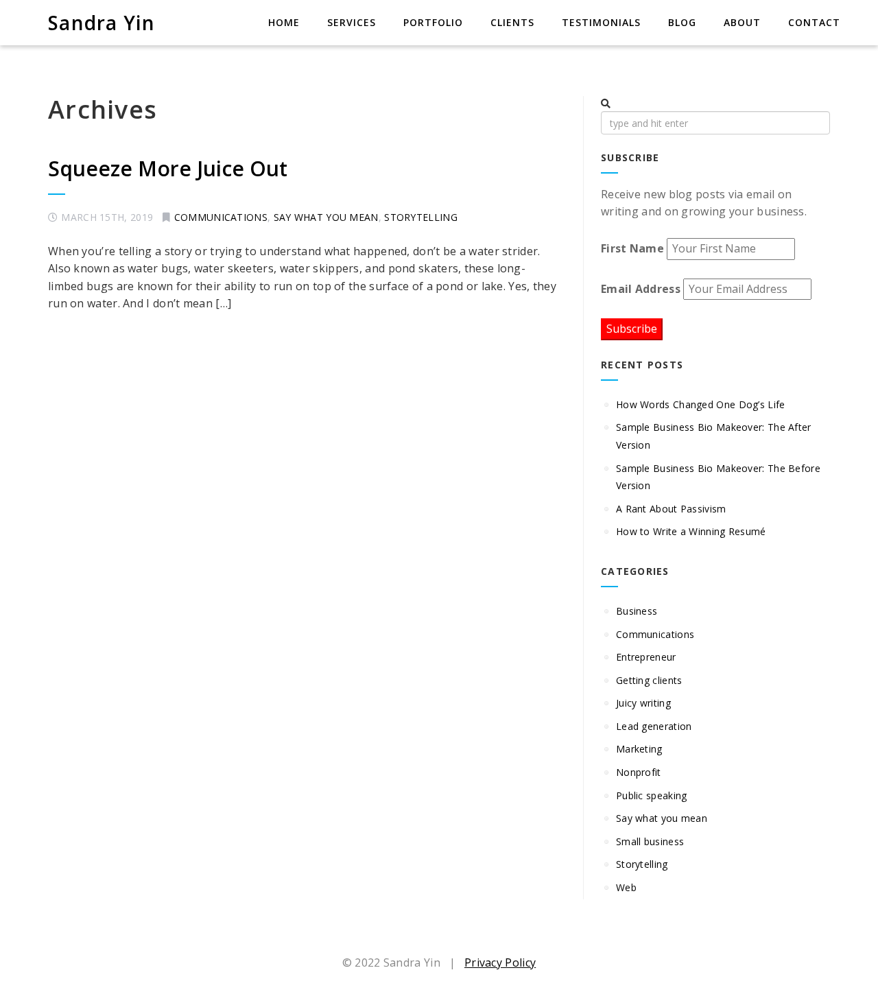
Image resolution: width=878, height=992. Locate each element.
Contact (814, 22)
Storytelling (421, 217)
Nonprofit (638, 772)
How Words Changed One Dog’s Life (700, 404)
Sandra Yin (102, 23)
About (742, 22)
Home (284, 22)
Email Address (640, 288)
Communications (221, 217)
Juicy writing (643, 702)
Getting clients (649, 680)
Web (626, 887)
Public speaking (651, 795)
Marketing (639, 748)
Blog (682, 22)
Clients (512, 22)
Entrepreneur (646, 656)
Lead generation (654, 726)
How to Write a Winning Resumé (691, 531)
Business (636, 610)
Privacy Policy (500, 962)
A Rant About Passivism (672, 508)
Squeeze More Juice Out (167, 168)
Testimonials (601, 22)
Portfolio (433, 22)
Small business (650, 841)
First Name (632, 248)
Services (351, 22)
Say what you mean (326, 217)
